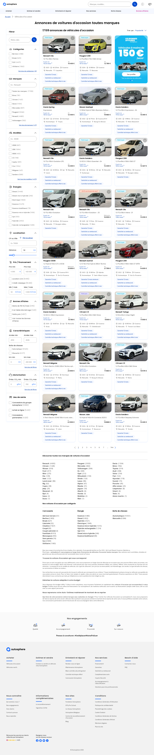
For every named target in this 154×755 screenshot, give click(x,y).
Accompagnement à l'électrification (101, 682)
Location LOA (20, 279)
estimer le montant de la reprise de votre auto (105, 599)
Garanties (98, 667)
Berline (17, 54)
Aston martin (120, 496)
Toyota (118, 468)
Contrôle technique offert (74, 674)
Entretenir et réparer (63, 11)
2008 (16, 145)
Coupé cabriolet (50, 531)
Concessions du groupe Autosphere (21, 403)
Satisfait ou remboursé (103, 671)
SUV (16, 62)
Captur (16, 162)
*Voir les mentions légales (131, 78)
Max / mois (28, 287)
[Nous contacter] (149, 4)
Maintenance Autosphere (74, 667)
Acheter (9, 11)
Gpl (15, 217)
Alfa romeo (119, 486)
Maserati (48, 491)
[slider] (13, 255)
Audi (117, 471)
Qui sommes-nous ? (12, 702)
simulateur (79, 584)
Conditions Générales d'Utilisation (106, 702)
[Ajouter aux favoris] (72, 38)
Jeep (46, 488)
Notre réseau (116, 11)
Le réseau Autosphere (73, 709)
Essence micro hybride (23, 212)
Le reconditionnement (43, 704)
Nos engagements (12, 705)
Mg (46, 483)
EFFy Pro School (71, 705)
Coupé (47, 528)
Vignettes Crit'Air (41, 708)
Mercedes (18, 108)
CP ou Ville (13, 238)
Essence (18, 204)
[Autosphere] (10, 4)
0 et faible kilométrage (24, 310)
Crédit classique (22, 283)
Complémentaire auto (102, 674)
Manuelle (18, 353)
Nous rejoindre (11, 716)
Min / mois (13, 287)
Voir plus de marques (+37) (28, 125)
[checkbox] (10, 54)
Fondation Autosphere (73, 702)
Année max (28, 335)
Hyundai (118, 478)
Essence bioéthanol (21, 208)
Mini (47, 473)
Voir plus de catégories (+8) (27, 71)
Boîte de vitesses (16, 345)
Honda (82, 493)
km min (12, 357)
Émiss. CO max (30, 379)
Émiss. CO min (15, 379)
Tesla (116, 493)
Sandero (17, 174)
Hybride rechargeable (23, 225)
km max (27, 357)
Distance (12, 250)
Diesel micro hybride (22, 196)
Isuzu (46, 498)
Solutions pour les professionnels (106, 687)
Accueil (7, 17)
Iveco (46, 496)
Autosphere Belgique (73, 712)
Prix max (27, 267)
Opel (82, 473)
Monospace (49, 536)
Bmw (16, 95)
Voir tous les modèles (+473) (27, 179)
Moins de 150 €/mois (23, 306)
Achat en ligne (21, 410)
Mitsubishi (84, 476)
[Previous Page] (75, 447)
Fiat (117, 476)
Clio (16, 166)
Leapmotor (119, 488)
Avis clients (10, 709)
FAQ (126, 667)
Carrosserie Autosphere (74, 678)
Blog (67, 721)
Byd (46, 493)
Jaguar (82, 488)
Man (81, 498)
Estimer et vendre (33, 11)
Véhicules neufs (11, 667)
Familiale (49, 533)
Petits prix (19, 314)
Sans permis (49, 538)
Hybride (18, 221)
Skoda (82, 478)
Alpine (82, 483)
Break (16, 58)
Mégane (17, 170)
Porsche (118, 483)
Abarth (82, 491)
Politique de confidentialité (104, 705)
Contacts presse (12, 712)
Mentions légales (101, 723)
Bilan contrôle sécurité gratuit (76, 671)
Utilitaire (18, 66)
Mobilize (82, 496)
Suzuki (117, 481)
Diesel (17, 191)
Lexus (82, 481)
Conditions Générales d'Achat (105, 719)
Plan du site (99, 727)
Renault (18, 116)
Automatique (20, 349)
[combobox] (23, 243)
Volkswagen (19, 120)
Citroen (17, 99)
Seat (47, 478)
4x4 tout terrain (51, 516)
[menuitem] (8, 11)
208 (16, 149)
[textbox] (29, 250)
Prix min (12, 267)
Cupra (47, 486)
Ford (47, 471)
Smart (117, 491)
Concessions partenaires (20, 416)
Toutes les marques (22, 91)
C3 (15, 158)
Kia (46, 476)
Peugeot (18, 112)
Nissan (48, 468)
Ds (81, 471)
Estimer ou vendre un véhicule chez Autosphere (46, 664)
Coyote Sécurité (100, 678)
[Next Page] (115, 447)
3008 (16, 153)
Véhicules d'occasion (13, 664)
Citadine (49, 526)
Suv (47, 541)
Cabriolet (48, 523)
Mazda (82, 486)
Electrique (18, 200)
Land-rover (49, 481)
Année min (13, 335)
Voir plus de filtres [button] (31, 367)
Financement (99, 664)
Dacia (17, 104)
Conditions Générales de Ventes (106, 716)
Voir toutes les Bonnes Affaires (21, 319)
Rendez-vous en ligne (73, 664)
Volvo (117, 473)
